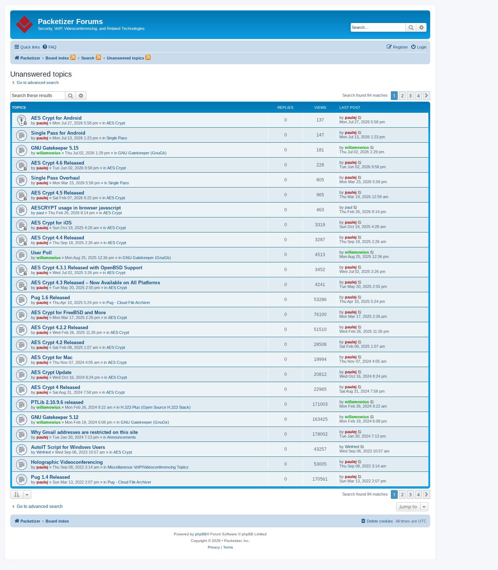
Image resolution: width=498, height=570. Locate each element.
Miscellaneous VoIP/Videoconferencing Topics (148, 467)
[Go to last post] (360, 117)
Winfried (43, 452)
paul (40, 213)
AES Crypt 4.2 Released (57, 342)
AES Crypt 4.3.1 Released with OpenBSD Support (86, 267)
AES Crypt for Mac (52, 357)
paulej (42, 123)
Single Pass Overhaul (55, 178)
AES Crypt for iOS (51, 223)
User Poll (41, 252)
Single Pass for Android (58, 133)
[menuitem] (49, 47)
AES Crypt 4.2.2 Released (59, 327)
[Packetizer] (25, 23)
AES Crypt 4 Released (55, 387)
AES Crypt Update (51, 372)
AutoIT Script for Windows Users (68, 447)
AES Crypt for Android (56, 118)
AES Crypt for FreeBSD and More (68, 312)
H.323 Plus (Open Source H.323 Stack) (156, 407)
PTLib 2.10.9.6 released (57, 402)
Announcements (121, 437)
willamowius (48, 153)
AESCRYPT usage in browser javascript (76, 208)
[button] (426, 95)
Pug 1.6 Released (50, 297)
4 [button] (418, 95)
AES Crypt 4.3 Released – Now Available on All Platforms (95, 282)
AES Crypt (115, 123)
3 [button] (410, 95)
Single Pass (116, 138)
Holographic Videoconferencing (67, 462)
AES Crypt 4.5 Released (57, 193)
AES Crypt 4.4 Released (57, 237)
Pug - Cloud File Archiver (128, 302)
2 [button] (402, 95)
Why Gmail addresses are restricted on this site (84, 432)
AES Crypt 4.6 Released (57, 163)
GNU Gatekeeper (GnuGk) (142, 153)
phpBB (201, 534)
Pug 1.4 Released (50, 477)
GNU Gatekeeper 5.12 (54, 417)
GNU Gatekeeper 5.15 (54, 148)
